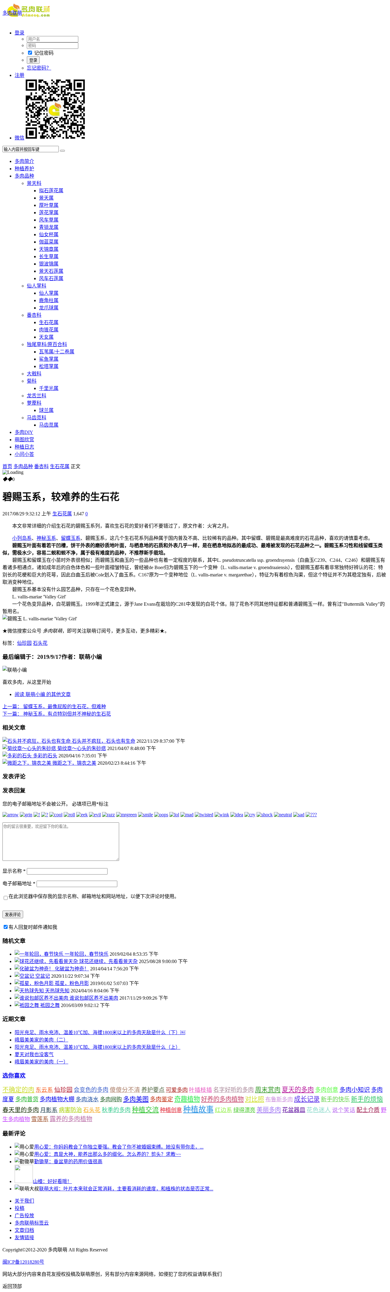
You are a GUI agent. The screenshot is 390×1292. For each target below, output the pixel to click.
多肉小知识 (354, 1089)
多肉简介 (24, 161)
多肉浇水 (87, 1099)
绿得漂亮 (244, 1110)
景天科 (34, 183)
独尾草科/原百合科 (47, 344)
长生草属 (48, 256)
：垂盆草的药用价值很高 (68, 1161)
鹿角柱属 (48, 300)
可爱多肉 (177, 1090)
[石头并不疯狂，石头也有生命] (37, 741)
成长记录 (307, 1099)
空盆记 (42, 976)
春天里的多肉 (20, 1109)
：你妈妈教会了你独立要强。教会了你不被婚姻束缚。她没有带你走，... (119, 1146)
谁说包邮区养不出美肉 (93, 998)
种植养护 (24, 168)
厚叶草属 (48, 205)
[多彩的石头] (17, 755)
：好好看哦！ (52, 1181)
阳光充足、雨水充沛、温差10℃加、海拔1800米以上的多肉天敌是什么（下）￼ (100, 1032)
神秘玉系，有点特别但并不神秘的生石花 (56, 713)
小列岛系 (22, 538)
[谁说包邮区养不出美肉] (42, 998)
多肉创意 (326, 1090)
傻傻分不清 (125, 1090)
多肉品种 (24, 176)
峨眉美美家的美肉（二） (41, 1039)
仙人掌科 (36, 285)
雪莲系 (39, 1119)
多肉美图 (136, 1099)
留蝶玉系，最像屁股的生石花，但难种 (54, 706)
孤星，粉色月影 (72, 983)
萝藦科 (34, 403)
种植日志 (24, 446)
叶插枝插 (200, 1090)
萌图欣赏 (24, 439)
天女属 (46, 337)
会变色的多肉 (91, 1090)
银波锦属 (48, 263)
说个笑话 (343, 1110)
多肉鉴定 (161, 1099)
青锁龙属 (48, 227)
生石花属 (48, 322)
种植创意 (171, 1110)
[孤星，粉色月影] (35, 983)
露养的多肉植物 (71, 1119)
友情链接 (24, 1237)
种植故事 (198, 1109)
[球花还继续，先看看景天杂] (47, 961)
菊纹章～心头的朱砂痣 (81, 748)
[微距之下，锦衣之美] (27, 763)
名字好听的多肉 (233, 1090)
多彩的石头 (45, 755)
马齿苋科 (36, 417)
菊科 (32, 381)
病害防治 (70, 1110)
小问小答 (24, 454)
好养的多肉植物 (222, 1099)
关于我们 (24, 1201)
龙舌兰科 (36, 395)
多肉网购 (111, 1099)
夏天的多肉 (298, 1089)
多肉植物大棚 (57, 1099)
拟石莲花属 (51, 190)
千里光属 (48, 388)
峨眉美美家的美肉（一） (41, 1061)
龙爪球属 (48, 307)
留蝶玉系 (70, 538)
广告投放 (24, 1215)
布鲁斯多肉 (279, 1099)
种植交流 (145, 1109)
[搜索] (62, 151)
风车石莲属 (51, 278)
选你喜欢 (14, 1075)
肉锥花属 (48, 329)
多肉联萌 (12, 13)
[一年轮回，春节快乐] (40, 954)
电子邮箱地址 (18, 883)
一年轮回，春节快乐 (86, 954)
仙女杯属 (48, 234)
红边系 (223, 1110)
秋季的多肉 (116, 1110)
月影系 (49, 1110)
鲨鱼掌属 (48, 359)
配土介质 (368, 1110)
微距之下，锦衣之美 (74, 763)
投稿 (19, 1208)
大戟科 (34, 373)
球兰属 (46, 410)
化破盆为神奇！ (72, 968)
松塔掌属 (48, 366)
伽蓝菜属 (48, 241)
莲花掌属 (48, 212)
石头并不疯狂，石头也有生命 (103, 741)
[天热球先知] (30, 990)
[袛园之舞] (27, 1005)
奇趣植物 (187, 1099)
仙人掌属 (48, 293)
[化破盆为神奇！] (35, 968)
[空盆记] (25, 976)
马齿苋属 (48, 425)
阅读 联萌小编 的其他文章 (43, 694)
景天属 (46, 197)
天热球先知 (57, 990)
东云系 (44, 1090)
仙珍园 (24, 643)
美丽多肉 (269, 1109)
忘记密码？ (39, 67)
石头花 (40, 643)
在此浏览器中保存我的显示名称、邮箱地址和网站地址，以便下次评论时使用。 (94, 896)
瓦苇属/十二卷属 (56, 351)
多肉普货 (26, 1099)
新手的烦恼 (367, 1099)
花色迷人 (319, 1110)
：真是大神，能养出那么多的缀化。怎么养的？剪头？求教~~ (107, 1154)
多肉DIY (24, 432)
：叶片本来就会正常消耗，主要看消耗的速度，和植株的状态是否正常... (126, 1188)
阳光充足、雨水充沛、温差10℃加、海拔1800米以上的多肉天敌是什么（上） (97, 1047)
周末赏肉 (268, 1089)
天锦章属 (48, 249)
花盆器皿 (293, 1110)
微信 (19, 137)
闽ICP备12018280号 (23, 1262)
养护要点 (153, 1090)
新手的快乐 (335, 1099)
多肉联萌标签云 (32, 1222)
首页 (7, 466)
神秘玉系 (46, 538)
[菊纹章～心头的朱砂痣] (29, 748)
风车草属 (48, 219)
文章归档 (24, 1230)
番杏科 (34, 315)
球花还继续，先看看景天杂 (108, 961)
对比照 (254, 1099)
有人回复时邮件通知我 (33, 927)
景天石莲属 (51, 271)
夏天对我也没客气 (34, 1054)
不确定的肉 (18, 1089)
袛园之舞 (50, 1005)
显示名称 (14, 871)
